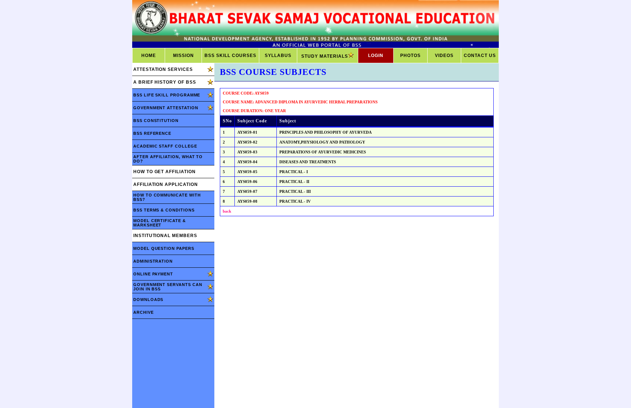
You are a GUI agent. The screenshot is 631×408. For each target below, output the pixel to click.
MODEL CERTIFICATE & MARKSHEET (159, 222)
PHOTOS (410, 55)
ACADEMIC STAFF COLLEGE (165, 146)
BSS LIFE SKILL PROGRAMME (166, 95)
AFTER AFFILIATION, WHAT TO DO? (168, 159)
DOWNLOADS (148, 299)
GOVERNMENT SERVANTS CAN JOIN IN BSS (167, 286)
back (227, 211)
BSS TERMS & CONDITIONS (164, 210)
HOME (148, 55)
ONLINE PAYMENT (153, 274)
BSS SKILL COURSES (230, 55)
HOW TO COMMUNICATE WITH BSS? (166, 197)
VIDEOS (444, 55)
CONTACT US (480, 55)
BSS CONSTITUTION (156, 120)
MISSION (183, 55)
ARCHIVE (143, 312)
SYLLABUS (278, 55)
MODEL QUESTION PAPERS (163, 248)
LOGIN (375, 55)
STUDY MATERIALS (324, 56)
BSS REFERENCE (152, 133)
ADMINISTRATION (153, 261)
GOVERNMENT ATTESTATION (165, 108)
